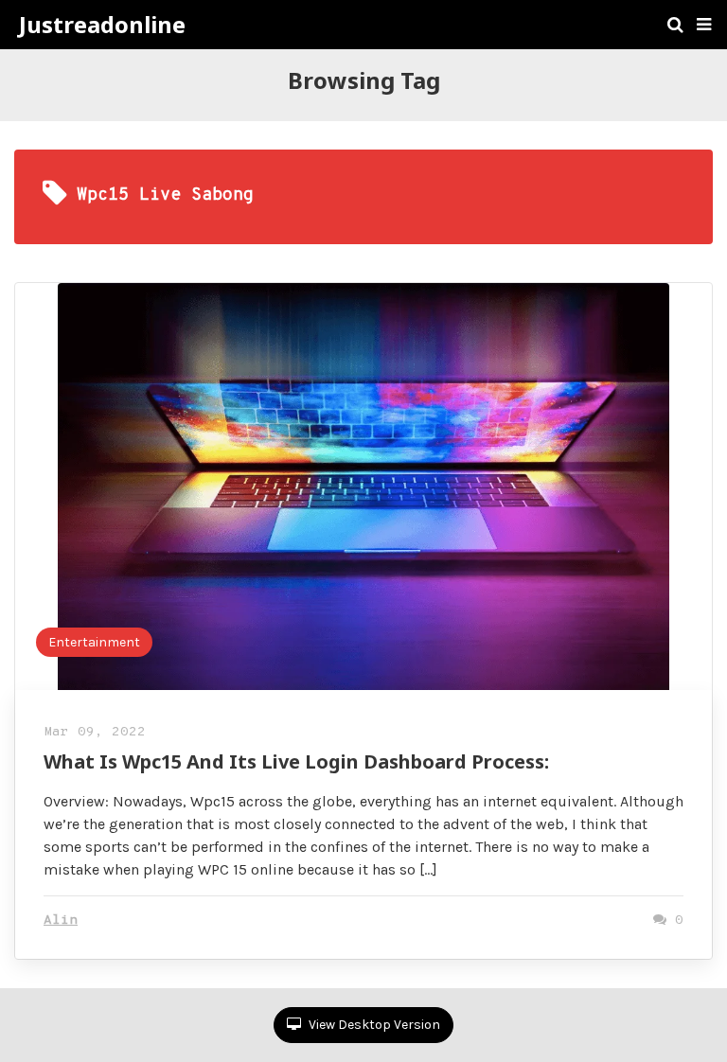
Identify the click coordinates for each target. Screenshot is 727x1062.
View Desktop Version (373, 1025)
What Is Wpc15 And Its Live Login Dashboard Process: (296, 761)
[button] (704, 25)
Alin (61, 920)
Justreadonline (102, 24)
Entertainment (94, 642)
